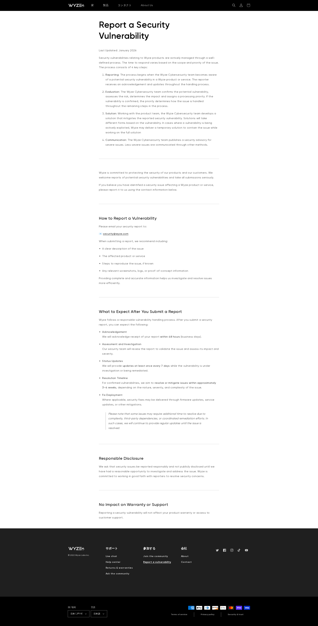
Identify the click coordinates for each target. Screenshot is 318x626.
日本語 (97, 613)
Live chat (111, 556)
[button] (234, 5)
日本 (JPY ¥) (76, 613)
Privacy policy (207, 614)
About (185, 556)
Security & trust (235, 614)
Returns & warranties (119, 567)
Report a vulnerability (157, 562)
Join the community (155, 556)
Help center (113, 562)
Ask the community (117, 573)
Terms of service (179, 614)
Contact (186, 562)
